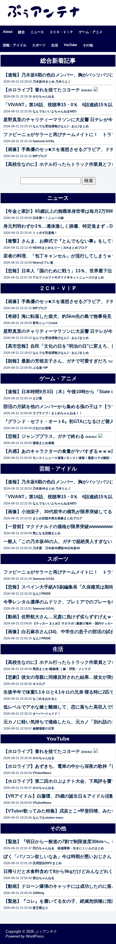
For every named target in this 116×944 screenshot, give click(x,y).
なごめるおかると (45, 698)
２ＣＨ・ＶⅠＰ (61, 32)
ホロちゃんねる (43, 96)
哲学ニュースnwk (45, 323)
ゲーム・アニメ (90, 32)
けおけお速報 (42, 428)
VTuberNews (42, 773)
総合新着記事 (58, 60)
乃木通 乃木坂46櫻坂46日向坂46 (56, 548)
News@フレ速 (43, 262)
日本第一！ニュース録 (48, 217)
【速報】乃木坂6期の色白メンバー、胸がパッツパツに (58, 75)
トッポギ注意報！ (45, 232)
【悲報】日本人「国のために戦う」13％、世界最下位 (57, 270)
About (7, 32)
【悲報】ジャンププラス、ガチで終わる (43, 436)
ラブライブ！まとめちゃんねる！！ (57, 413)
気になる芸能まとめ (47, 533)
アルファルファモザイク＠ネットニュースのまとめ (68, 277)
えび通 (37, 398)
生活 (54, 45)
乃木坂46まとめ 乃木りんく (52, 81)
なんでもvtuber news (48, 817)
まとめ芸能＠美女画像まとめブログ (57, 518)
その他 (88, 45)
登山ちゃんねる (43, 878)
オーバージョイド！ (47, 713)
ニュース (37, 32)
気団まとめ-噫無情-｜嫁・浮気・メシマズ (62, 669)
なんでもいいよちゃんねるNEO (55, 111)
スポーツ (39, 45)
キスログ (39, 683)
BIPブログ (40, 156)
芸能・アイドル (14, 45)
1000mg (38, 893)
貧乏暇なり (40, 907)
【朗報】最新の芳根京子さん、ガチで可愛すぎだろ (55, 361)
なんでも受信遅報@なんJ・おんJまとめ (61, 126)
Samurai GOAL (44, 141)
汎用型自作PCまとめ (47, 863)
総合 (21, 32)
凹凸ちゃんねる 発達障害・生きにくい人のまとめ (68, 848)
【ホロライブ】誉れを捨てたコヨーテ (41, 89)
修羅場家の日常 (43, 728)
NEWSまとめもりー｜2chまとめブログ (60, 247)
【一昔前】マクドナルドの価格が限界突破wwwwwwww (59, 526)
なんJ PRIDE (42, 593)
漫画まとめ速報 (43, 443)
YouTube (70, 45)
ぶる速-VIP (40, 367)
